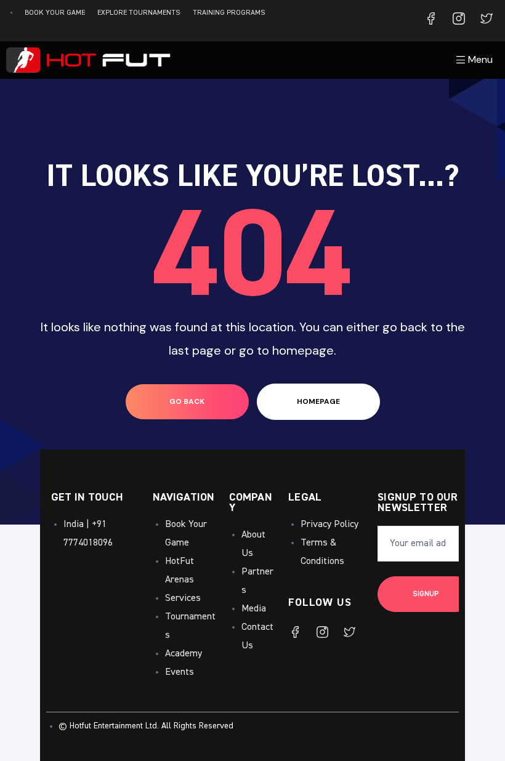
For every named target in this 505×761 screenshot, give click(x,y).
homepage (318, 401)
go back (186, 401)
